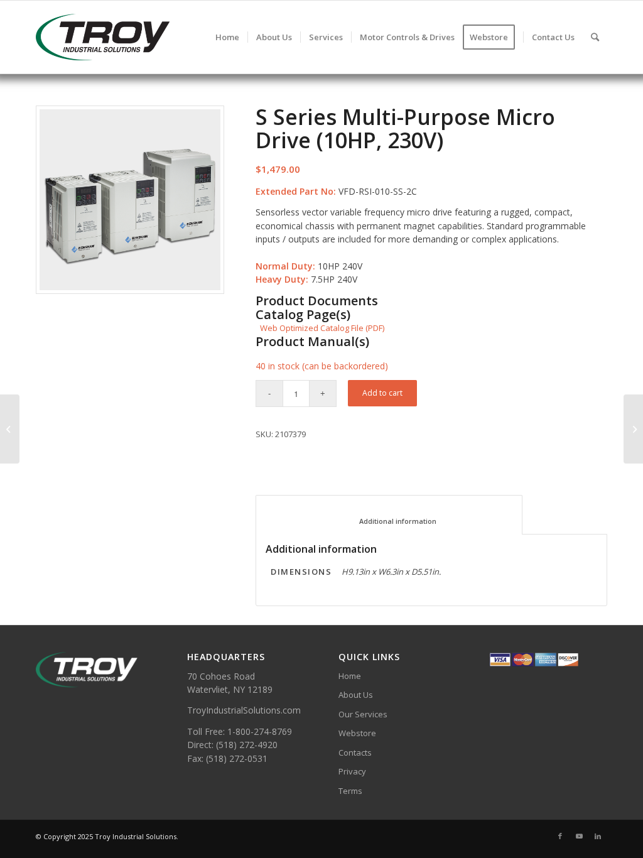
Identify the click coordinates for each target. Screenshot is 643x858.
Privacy (352, 771)
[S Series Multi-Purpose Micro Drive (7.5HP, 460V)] (9, 429)
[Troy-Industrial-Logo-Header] (145, 37)
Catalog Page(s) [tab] (303, 315)
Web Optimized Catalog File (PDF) (322, 328)
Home (349, 676)
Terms (350, 790)
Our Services (362, 714)
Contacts (355, 752)
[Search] (595, 37)
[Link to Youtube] (579, 836)
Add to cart (382, 393)
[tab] (389, 515)
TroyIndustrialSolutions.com (244, 710)
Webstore (357, 733)
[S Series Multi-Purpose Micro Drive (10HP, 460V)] (633, 429)
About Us (355, 694)
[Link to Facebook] (560, 836)
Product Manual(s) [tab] (312, 342)
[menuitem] (227, 37)
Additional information (389, 521)
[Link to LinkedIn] (597, 836)
